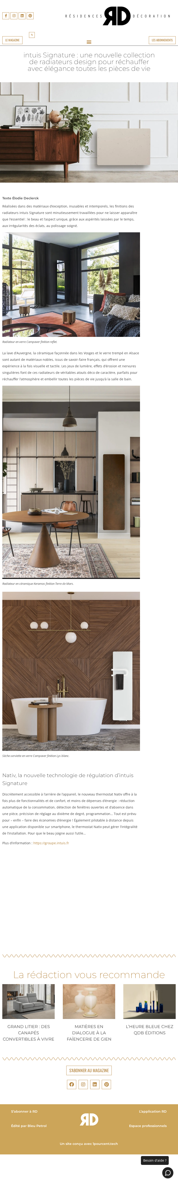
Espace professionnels (148, 1126)
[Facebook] (71, 1084)
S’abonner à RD (24, 1111)
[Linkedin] (22, 15)
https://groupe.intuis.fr (51, 843)
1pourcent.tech (105, 1144)
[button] (32, 35)
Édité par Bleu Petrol (29, 1126)
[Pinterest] (30, 15)
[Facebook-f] (5, 15)
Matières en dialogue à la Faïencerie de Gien (89, 1033)
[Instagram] (13, 15)
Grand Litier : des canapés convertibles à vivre (28, 1033)
